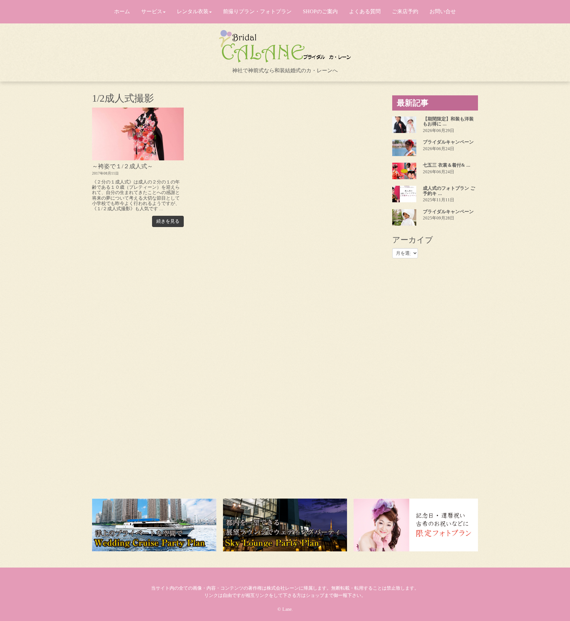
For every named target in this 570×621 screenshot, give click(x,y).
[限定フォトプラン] (416, 525)
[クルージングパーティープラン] (154, 525)
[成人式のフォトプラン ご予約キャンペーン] (404, 194)
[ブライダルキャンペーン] (404, 148)
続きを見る (167, 221)
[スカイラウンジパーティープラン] (285, 525)
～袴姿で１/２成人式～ (122, 166)
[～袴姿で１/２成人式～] (138, 134)
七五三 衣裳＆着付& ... (446, 165)
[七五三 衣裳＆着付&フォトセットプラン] (404, 171)
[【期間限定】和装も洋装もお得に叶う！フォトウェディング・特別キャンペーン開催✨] (404, 124)
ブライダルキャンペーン (448, 142)
